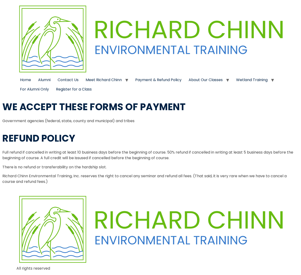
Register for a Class (74, 89)
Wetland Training (252, 80)
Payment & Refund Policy (158, 80)
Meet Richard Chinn (104, 80)
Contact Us (68, 80)
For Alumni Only (34, 89)
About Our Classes (206, 80)
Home (25, 80)
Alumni (44, 80)
